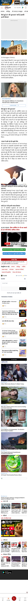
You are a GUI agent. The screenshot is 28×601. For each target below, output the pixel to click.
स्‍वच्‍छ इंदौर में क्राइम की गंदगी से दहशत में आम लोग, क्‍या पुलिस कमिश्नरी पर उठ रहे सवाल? (13, 262)
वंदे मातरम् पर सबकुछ (17, 11)
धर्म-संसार (11, 269)
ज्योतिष (23, 266)
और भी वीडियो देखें (6, 518)
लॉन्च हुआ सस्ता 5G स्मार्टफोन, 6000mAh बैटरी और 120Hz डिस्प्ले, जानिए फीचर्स (5, 564)
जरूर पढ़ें (5, 501)
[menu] (2, 7)
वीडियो (5, 515)
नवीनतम (5, 540)
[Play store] (22, 7)
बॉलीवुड (8, 11)
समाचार (2, 11)
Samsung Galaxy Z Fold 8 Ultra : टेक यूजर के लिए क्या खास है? (16, 564)
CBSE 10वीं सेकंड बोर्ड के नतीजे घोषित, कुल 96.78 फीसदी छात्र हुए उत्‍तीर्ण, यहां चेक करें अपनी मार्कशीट (5, 550)
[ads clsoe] (27, 592)
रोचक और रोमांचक (17, 272)
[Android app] (7, 572)
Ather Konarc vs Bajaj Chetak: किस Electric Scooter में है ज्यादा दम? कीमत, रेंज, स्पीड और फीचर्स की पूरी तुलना (5, 511)
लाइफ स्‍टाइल (5, 269)
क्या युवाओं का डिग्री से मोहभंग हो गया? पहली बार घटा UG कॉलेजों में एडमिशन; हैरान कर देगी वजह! (15, 550)
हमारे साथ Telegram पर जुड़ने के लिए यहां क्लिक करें (14, 253)
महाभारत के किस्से (19, 269)
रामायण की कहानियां (6, 272)
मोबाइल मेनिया (7, 554)
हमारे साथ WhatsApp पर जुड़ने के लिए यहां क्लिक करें (14, 249)
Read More (7, 243)
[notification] (25, 7)
